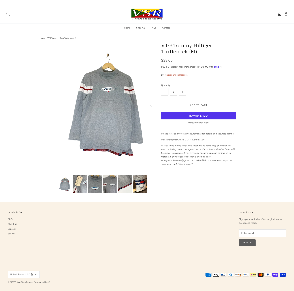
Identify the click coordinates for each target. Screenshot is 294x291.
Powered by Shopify (42, 282)
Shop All (140, 27)
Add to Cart (198, 105)
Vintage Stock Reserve (176, 74)
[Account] (278, 14)
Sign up (247, 242)
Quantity (165, 85)
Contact (166, 27)
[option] (106, 106)
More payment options (198, 123)
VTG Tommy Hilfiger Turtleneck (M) (61, 38)
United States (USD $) (276, 2)
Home (127, 27)
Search (11, 233)
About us (12, 224)
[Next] (151, 106)
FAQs (153, 27)
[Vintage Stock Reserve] (147, 14)
